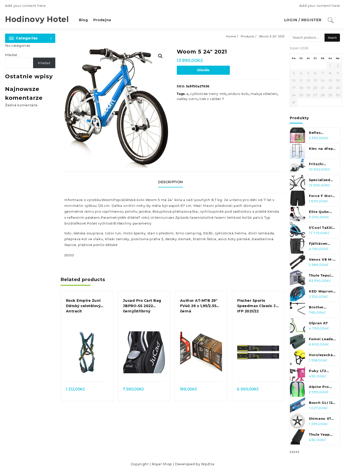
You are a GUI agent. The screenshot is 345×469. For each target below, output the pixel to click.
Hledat (11, 55)
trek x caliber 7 (212, 99)
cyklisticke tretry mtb (208, 94)
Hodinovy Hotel (37, 19)
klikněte (203, 70)
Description (170, 182)
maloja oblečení (264, 94)
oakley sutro (187, 99)
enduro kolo (238, 94)
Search (332, 37)
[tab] (172, 182)
